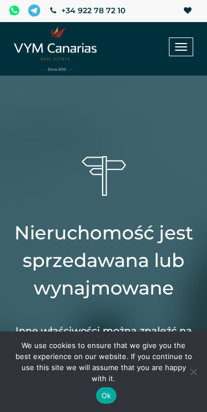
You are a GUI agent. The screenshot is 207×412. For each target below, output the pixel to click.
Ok (107, 395)
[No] (193, 371)
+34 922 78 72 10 (92, 10)
